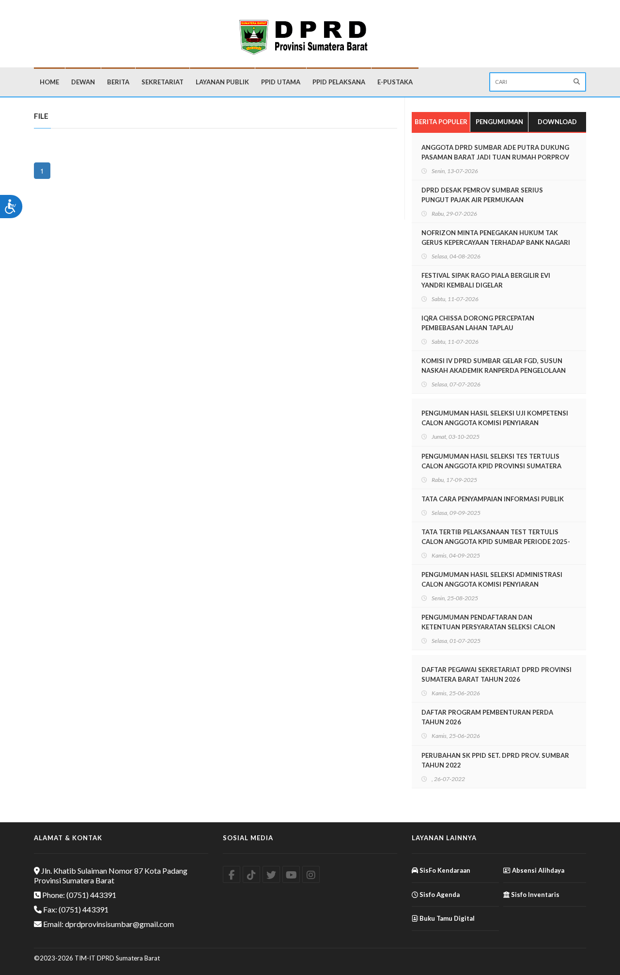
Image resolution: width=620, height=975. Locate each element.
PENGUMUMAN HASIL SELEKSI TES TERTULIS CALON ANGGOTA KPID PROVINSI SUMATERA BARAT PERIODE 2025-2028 (491, 466)
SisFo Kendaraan (444, 870)
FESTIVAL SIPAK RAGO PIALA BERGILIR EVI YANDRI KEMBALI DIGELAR (485, 280)
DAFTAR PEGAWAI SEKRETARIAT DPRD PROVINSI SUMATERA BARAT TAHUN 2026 (496, 674)
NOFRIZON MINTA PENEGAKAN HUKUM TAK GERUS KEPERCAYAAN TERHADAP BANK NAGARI (495, 237)
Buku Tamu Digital (446, 918)
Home (49, 82)
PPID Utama (280, 82)
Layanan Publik (222, 82)
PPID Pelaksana (338, 82)
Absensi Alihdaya (537, 870)
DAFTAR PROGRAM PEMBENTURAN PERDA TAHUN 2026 (487, 717)
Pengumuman (499, 122)
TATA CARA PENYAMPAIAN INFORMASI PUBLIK (492, 499)
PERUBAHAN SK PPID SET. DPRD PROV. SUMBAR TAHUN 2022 (495, 760)
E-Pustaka (395, 82)
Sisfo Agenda (439, 894)
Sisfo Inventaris (534, 894)
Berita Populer (441, 122)
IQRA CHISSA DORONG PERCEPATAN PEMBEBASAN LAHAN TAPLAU (477, 323)
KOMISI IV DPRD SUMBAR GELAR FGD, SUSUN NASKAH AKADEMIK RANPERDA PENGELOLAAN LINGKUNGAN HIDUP (493, 370)
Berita (118, 82)
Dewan (83, 82)
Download (557, 122)
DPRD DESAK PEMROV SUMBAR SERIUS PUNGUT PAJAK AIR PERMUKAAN (482, 195)
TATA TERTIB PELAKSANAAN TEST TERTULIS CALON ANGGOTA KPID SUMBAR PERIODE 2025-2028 (495, 541)
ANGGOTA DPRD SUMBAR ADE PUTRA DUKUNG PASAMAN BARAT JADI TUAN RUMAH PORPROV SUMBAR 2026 (495, 157)
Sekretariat (162, 82)
